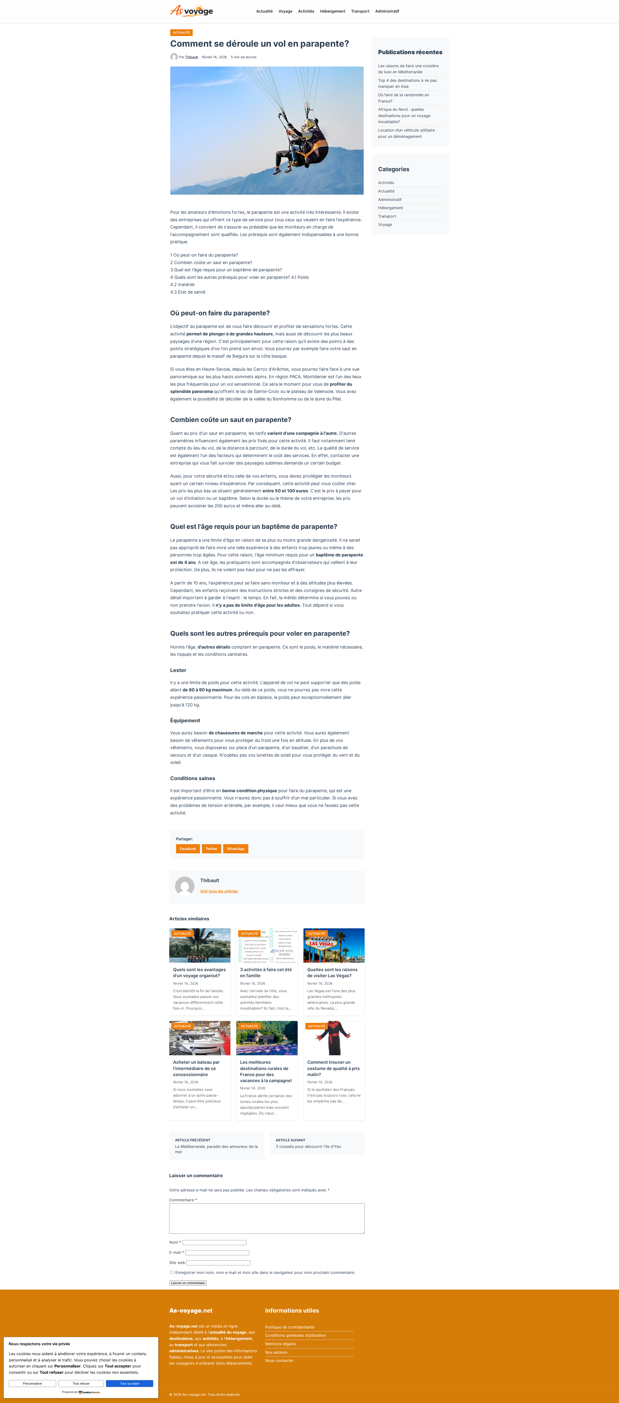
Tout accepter (129, 1383)
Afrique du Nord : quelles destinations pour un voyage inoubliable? (404, 115)
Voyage (285, 11)
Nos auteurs (276, 1352)
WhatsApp (235, 849)
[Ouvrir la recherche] (445, 11)
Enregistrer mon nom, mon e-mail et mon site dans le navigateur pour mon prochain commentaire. (265, 1272)
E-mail (176, 1252)
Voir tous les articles (219, 891)
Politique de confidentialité (289, 1327)
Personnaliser (32, 1383)
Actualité (264, 11)
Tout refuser (81, 1383)
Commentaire (183, 1199)
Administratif (387, 11)
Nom (175, 1242)
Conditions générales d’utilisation (295, 1335)
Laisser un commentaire (188, 1283)
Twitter (211, 849)
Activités (306, 11)
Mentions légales (280, 1343)
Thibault (191, 57)
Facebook (188, 849)
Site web (177, 1262)
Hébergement (332, 11)
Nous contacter (279, 1360)
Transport (360, 11)
